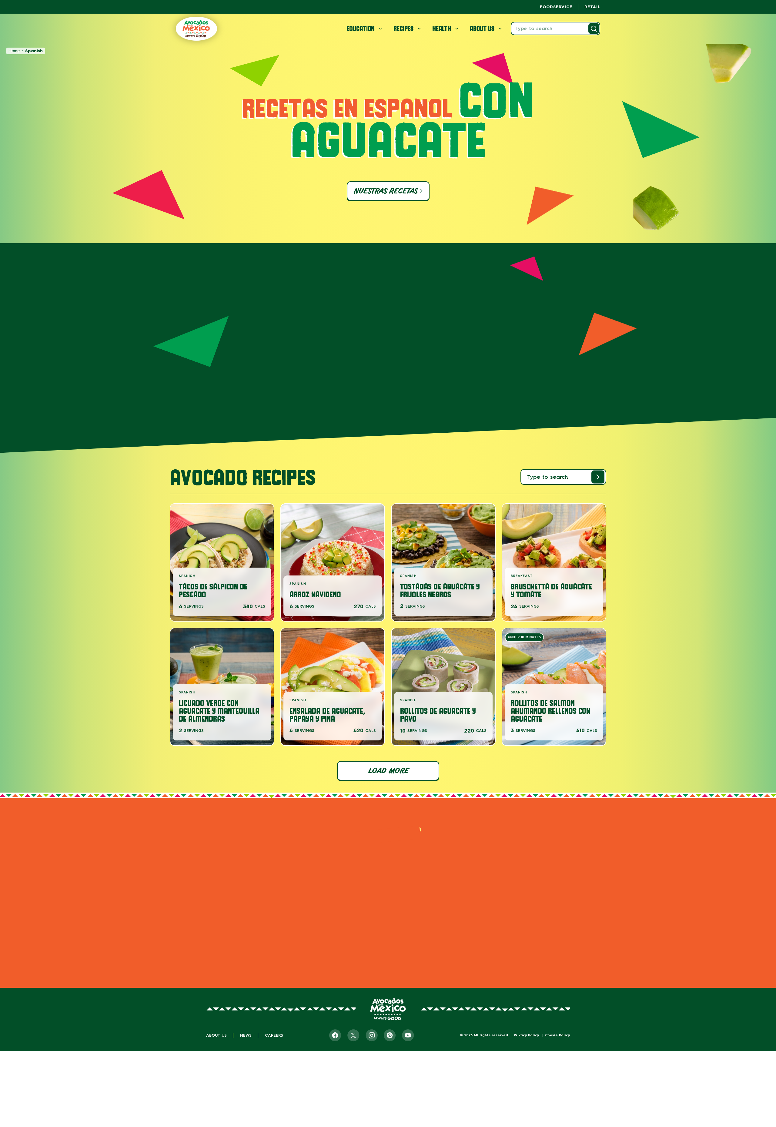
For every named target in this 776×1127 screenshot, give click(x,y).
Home (14, 50)
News (246, 1035)
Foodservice (556, 7)
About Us (216, 1035)
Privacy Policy (526, 1035)
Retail (592, 7)
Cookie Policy (557, 1035)
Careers (274, 1035)
